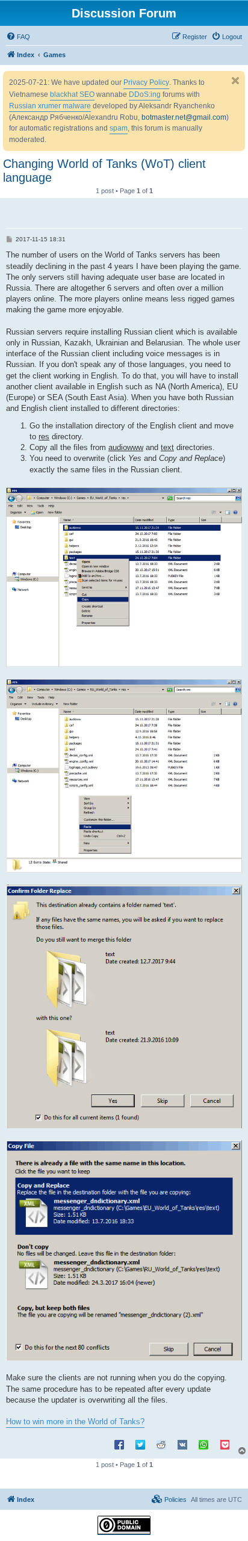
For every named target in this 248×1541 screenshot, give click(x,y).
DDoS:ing (145, 94)
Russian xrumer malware (50, 106)
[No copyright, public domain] (124, 1525)
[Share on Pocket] (224, 1444)
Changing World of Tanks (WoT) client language (104, 170)
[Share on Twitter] (140, 1444)
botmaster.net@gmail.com (183, 117)
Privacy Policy (146, 82)
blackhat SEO (72, 94)
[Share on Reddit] (161, 1444)
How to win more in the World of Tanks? (75, 1421)
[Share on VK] (182, 1444)
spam (119, 128)
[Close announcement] (235, 80)
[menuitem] (18, 36)
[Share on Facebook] (119, 1444)
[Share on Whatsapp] (203, 1444)
